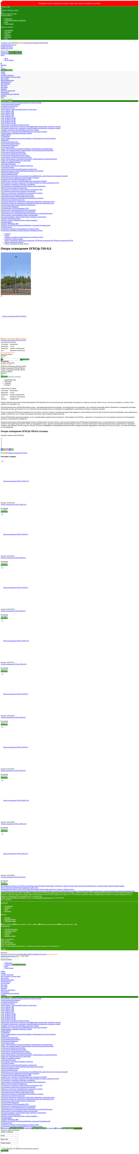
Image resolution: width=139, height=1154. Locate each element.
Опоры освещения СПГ (29, 240)
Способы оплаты (11, 931)
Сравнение (11, 53)
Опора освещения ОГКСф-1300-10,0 (13, 664)
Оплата (7, 34)
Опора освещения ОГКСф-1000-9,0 (13, 611)
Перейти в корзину (14, 376)
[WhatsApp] (12, 449)
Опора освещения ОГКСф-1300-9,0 (13, 770)
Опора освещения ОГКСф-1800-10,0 (13, 824)
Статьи (7, 934)
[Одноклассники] (4, 449)
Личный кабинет (10, 919)
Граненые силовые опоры (14, 237)
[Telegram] (7, 449)
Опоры (7, 235)
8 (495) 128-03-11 (7, 46)
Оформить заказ (10, 921)
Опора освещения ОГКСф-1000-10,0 (13, 504)
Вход (6, 22)
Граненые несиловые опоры (33, 237)
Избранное (11, 52)
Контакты (8, 37)
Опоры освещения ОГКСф (63, 240)
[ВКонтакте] (2, 449)
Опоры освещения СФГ (13, 240)
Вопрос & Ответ (10, 936)
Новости (7, 908)
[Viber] (10, 449)
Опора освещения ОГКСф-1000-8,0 (13, 558)
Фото (6, 909)
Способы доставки (11, 929)
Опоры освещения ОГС (46, 240)
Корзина (7, 918)
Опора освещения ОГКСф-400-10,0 (13, 877)
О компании (9, 30)
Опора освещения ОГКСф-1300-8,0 (13, 717)
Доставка (8, 32)
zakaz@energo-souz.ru (8, 45)
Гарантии (8, 35)
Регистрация (9, 24)
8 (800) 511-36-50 (7, 48)
